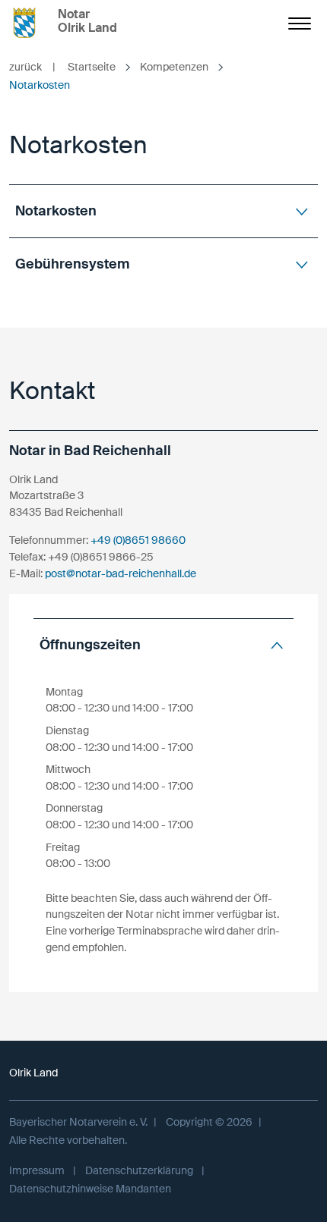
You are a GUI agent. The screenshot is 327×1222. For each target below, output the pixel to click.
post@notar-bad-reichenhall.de (120, 573)
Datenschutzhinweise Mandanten (90, 1188)
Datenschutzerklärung (139, 1170)
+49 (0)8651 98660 (138, 540)
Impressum (37, 1170)
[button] (163, 211)
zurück (32, 67)
